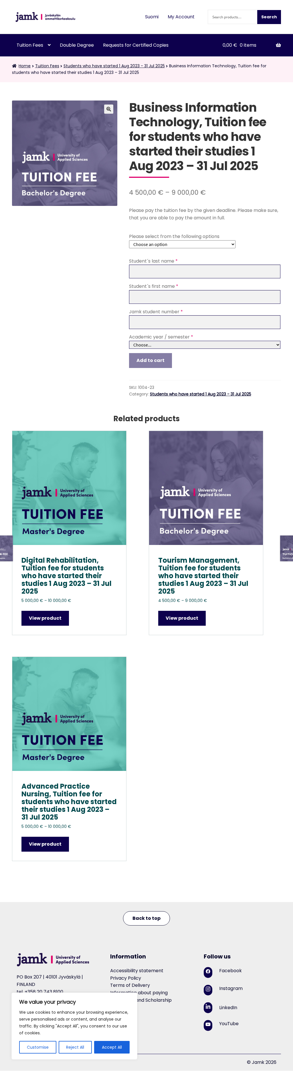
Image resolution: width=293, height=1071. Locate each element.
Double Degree (77, 45)
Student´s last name (153, 261)
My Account (181, 16)
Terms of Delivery (130, 985)
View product (45, 618)
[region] (74, 1026)
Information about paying (139, 992)
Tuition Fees (30, 45)
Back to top (146, 918)
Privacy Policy (125, 978)
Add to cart (150, 360)
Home (25, 66)
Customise (38, 1047)
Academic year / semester (161, 337)
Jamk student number (156, 311)
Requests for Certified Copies (136, 45)
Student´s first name (153, 286)
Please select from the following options (174, 236)
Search (269, 17)
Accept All (112, 1047)
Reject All (75, 1047)
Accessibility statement (136, 970)
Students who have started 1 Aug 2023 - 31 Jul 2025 (114, 66)
